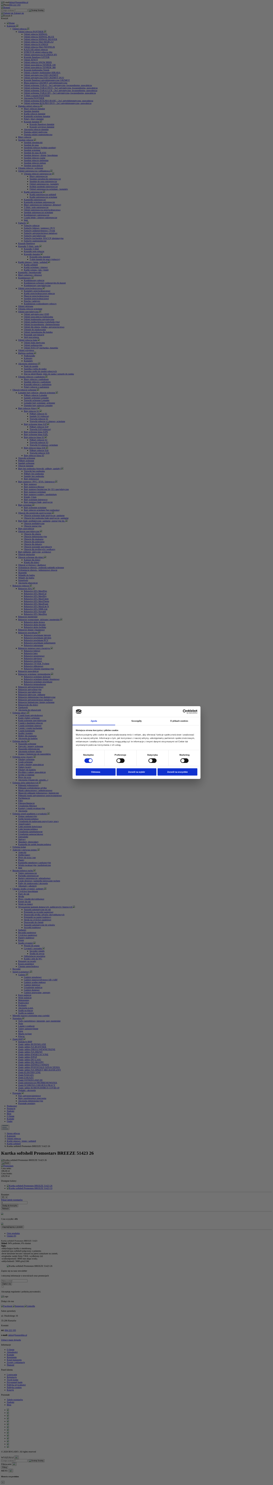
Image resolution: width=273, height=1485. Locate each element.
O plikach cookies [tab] (179, 721)
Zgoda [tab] (94, 721)
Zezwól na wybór (136, 772)
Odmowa (95, 772)
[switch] (120, 760)
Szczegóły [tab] (136, 721)
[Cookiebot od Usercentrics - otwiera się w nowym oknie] (184, 711)
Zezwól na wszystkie (177, 772)
